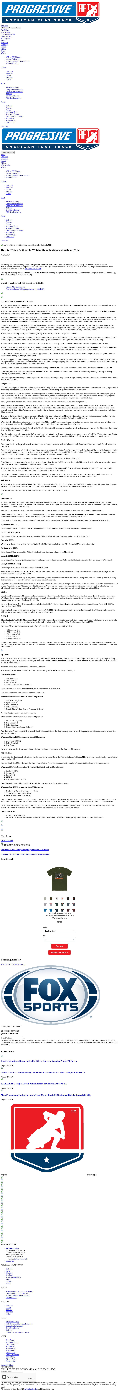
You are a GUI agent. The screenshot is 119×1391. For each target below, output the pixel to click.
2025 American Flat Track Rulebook (19, 1324)
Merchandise (5, 32)
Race (3, 83)
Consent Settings (7, 1365)
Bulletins (9, 94)
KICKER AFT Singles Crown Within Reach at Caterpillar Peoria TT (34, 1083)
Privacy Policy (11, 1359)
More (3, 102)
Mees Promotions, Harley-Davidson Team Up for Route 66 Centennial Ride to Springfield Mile (46, 1095)
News (3, 41)
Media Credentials (12, 1355)
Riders (3, 49)
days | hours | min (11, 28)
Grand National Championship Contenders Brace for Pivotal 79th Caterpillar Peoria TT (43, 1072)
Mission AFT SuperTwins (15, 287)
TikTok (8, 80)
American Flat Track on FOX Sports (19, 1291)
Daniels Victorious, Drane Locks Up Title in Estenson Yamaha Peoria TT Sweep (39, 1061)
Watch (3, 53)
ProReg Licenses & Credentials (17, 1332)
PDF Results (10, 1351)
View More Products (59, 952)
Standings (4, 45)
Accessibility (10, 1357)
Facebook (9, 71)
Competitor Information (14, 90)
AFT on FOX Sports (13, 57)
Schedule (4, 43)
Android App (10, 120)
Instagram (9, 73)
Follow (3, 67)
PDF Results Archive (13, 98)
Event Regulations (12, 96)
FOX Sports (5, 38)
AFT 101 (9, 106)
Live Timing (10, 1344)
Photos (8, 110)
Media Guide (10, 1353)
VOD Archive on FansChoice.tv (17, 61)
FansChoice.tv (6, 36)
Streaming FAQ (11, 63)
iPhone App (10, 118)
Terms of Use (10, 1361)
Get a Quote (10, 1340)
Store (3, 51)
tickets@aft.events (20, 1259)
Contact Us (10, 123)
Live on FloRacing (8, 34)
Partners (9, 108)
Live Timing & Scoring (14, 116)
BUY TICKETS (7, 841)
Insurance (4, 126)
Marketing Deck (12, 112)
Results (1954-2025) (13, 1277)
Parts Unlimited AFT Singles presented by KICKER (25, 289)
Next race (4, 26)
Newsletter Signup (12, 114)
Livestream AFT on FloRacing (17, 1293)
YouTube (9, 77)
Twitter (8, 75)
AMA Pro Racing (12, 87)
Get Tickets (5, 30)
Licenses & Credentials (14, 92)
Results (3, 47)
